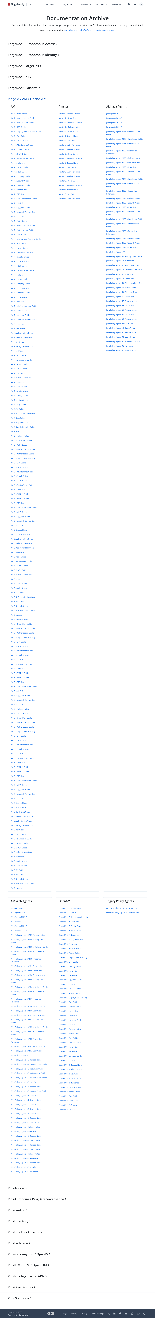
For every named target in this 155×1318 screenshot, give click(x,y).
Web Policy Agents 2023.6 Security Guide (28, 1006)
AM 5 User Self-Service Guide (23, 883)
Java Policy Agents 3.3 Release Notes (121, 350)
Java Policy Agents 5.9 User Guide (120, 278)
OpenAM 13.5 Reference (69, 935)
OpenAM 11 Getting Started (70, 1042)
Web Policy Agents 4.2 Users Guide (25, 1140)
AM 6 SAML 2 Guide (19, 588)
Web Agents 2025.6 (19, 912)
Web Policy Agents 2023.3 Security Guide (28, 1046)
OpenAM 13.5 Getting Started (71, 926)
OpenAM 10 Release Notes (70, 1087)
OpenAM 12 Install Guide (69, 1011)
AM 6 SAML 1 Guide (19, 583)
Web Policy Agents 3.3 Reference (24, 1171)
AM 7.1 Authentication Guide (23, 225)
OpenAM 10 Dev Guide (68, 1096)
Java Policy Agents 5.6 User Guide (120, 305)
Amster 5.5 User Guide (68, 181)
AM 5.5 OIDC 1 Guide (19, 659)
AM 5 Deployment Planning (22, 825)
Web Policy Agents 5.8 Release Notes (26, 1086)
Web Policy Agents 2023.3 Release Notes (28, 1015)
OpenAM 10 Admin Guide (69, 1091)
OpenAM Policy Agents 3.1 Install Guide (122, 912)
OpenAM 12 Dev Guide (68, 1002)
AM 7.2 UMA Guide (19, 203)
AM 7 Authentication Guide (22, 333)
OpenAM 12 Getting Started (70, 1006)
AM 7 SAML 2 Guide (19, 386)
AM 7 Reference (17, 382)
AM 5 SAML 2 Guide (19, 865)
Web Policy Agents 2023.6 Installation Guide (29, 987)
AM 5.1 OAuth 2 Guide (20, 749)
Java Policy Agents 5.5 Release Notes (121, 319)
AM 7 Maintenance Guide (21, 360)
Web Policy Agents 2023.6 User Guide (26, 1011)
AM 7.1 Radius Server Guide (22, 270)
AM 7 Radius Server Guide (21, 377)
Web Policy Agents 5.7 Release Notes (26, 1100)
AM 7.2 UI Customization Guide (24, 198)
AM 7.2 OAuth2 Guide (20, 149)
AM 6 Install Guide (18, 557)
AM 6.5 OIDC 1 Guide (19, 480)
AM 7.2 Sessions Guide (20, 185)
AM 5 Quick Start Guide (20, 812)
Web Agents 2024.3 (19, 930)
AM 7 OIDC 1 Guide (19, 368)
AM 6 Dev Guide (17, 552)
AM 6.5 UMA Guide (19, 512)
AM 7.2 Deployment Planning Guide (26, 131)
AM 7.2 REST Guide (19, 172)
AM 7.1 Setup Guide (19, 297)
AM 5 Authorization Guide (21, 821)
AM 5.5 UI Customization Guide (24, 686)
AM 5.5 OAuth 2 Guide (20, 655)
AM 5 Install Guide (18, 834)
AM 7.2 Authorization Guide (22, 122)
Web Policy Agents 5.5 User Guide (25, 1122)
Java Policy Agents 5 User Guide (119, 323)
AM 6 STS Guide (17, 592)
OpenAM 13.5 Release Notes (70, 908)
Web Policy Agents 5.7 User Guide (25, 1104)
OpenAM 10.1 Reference (69, 1083)
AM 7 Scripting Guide (19, 391)
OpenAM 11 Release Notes (70, 1029)
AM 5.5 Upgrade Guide (20, 695)
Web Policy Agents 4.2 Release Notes (26, 1136)
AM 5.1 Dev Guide (18, 736)
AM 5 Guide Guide (18, 807)
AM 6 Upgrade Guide (19, 606)
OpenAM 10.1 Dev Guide (69, 1074)
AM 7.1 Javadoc (17, 324)
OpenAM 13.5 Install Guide (70, 930)
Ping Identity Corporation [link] (18, 1315)
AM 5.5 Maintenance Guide (22, 650)
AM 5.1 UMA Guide (19, 785)
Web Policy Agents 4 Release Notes (25, 1154)
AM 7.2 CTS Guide (18, 127)
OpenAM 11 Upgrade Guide (70, 1056)
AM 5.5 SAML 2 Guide (20, 677)
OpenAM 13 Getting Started (70, 966)
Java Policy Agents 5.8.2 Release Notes (122, 292)
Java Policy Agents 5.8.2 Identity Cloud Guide (124, 283)
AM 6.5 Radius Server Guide (22, 485)
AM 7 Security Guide (19, 395)
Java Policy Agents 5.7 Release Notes (121, 301)
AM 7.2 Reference (18, 163)
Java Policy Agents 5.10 (115, 252)
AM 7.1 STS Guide (18, 301)
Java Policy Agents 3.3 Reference (119, 346)
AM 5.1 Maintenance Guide (22, 744)
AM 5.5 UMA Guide (19, 691)
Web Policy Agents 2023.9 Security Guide (28, 966)
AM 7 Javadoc (16, 431)
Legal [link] (65, 1313)
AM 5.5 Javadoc (17, 704)
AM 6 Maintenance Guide (21, 561)
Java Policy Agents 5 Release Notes (120, 328)
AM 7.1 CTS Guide (18, 234)
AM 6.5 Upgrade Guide (20, 516)
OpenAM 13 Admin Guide (69, 953)
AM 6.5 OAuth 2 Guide (20, 476)
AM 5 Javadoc (16, 888)
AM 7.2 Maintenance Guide (22, 145)
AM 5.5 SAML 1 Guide (20, 673)
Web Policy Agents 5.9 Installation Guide (27, 1069)
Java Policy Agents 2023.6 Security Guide (123, 203)
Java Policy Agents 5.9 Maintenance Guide (123, 265)
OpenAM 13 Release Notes (70, 948)
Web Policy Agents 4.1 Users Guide (25, 1149)
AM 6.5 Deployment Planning (23, 458)
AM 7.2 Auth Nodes (19, 113)
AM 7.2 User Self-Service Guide (23, 212)
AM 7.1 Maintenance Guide (22, 252)
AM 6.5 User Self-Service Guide (23, 521)
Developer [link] (85, 4)
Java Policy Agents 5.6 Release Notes (121, 310)
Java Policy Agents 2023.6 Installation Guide (124, 179)
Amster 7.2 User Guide (68, 118)
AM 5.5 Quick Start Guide (21, 624)
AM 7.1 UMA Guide (19, 310)
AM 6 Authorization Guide (21, 543)
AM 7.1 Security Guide (20, 288)
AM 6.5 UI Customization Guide (24, 507)
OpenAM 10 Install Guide (69, 1100)
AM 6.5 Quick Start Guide (21, 440)
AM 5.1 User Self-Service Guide (23, 794)
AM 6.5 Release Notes (20, 436)
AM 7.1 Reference (18, 275)
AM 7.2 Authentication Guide (23, 118)
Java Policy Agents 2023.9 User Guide (121, 167)
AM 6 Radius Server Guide (21, 574)
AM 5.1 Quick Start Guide (21, 718)
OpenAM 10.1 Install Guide (70, 1078)
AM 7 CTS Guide (17, 342)
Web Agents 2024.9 (19, 921)
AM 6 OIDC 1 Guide (19, 570)
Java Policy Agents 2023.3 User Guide (121, 247)
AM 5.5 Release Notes (20, 619)
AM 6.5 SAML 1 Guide (20, 494)
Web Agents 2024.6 (19, 926)
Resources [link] (118, 4)
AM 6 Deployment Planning (22, 548)
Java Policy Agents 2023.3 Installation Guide (124, 219)
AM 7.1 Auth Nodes (19, 221)
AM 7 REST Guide (18, 373)
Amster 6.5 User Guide (68, 154)
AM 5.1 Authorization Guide (22, 727)
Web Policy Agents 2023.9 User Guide (26, 970)
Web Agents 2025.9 (19, 908)
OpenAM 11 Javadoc (67, 1060)
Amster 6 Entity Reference (69, 172)
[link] (16, 4)
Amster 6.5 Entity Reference (70, 158)
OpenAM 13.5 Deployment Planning (74, 917)
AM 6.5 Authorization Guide (22, 454)
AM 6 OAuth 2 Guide (19, 565)
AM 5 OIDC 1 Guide (19, 848)
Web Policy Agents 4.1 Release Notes (26, 1145)
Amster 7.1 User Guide (68, 131)
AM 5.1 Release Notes (20, 709)
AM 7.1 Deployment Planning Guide (26, 239)
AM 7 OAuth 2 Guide (19, 364)
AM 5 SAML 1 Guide (19, 861)
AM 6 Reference (17, 579)
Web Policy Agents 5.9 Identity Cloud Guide (29, 1064)
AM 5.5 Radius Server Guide (22, 664)
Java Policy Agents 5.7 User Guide (120, 296)
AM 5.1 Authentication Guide (23, 722)
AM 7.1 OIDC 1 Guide (19, 261)
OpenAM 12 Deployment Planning (73, 997)
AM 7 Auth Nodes (18, 328)
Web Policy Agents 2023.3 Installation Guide (29, 1027)
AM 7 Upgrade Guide (19, 422)
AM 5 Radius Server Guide (21, 852)
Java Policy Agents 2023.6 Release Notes (123, 198)
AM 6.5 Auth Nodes (19, 445)
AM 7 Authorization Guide (21, 337)
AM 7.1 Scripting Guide (20, 283)
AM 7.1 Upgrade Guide (20, 315)
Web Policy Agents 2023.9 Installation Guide (29, 947)
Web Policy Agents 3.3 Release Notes (26, 1162)
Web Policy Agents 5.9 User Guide (25, 1082)
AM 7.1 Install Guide (19, 248)
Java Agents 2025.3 (114, 113)
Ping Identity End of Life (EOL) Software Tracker (88, 30)
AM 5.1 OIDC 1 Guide (19, 753)
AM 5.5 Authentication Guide (23, 628)
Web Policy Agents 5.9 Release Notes (26, 1060)
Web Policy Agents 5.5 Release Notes (26, 1118)
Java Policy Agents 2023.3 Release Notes (123, 238)
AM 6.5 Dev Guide (18, 463)
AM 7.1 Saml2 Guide (19, 279)
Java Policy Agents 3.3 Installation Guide (123, 341)
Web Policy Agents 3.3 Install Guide (25, 1167)
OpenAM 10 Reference (68, 1105)
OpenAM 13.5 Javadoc (68, 944)
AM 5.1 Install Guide (19, 740)
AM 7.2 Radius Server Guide (22, 158)
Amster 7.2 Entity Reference (70, 122)
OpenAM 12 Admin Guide (69, 993)
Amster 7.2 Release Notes (69, 113)
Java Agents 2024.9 (114, 118)
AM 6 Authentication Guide (22, 539)
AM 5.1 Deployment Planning (23, 731)
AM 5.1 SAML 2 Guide (20, 771)
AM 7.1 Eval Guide (18, 243)
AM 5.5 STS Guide (18, 682)
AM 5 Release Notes (19, 803)
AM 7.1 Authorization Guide (22, 230)
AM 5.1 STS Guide (18, 776)
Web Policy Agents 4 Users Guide (24, 1158)
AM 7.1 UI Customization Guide (24, 306)
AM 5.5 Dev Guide (18, 642)
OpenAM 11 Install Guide (69, 1047)
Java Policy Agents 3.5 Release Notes (121, 332)
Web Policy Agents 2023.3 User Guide (26, 1051)
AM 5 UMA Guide (18, 874)
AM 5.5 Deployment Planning (23, 637)
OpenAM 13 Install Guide (69, 971)
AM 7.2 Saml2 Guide (19, 167)
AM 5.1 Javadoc (17, 798)
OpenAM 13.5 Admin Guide (70, 912)
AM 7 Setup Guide (18, 404)
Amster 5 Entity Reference (69, 198)
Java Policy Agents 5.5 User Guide (120, 314)
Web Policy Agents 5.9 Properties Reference (29, 1077)
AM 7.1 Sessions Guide (20, 292)
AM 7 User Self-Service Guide (23, 427)
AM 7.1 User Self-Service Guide (23, 319)
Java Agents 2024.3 (114, 127)
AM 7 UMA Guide (18, 418)
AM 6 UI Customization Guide (23, 597)
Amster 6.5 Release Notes (69, 149)
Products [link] (51, 4)
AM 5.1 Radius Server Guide (22, 758)
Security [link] (84, 1313)
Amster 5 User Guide (67, 194)
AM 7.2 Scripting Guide (20, 176)
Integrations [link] (68, 4)
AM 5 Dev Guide (17, 830)
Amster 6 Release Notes (68, 163)
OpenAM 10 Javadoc (67, 1109)
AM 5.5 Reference (18, 668)
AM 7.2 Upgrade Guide (20, 207)
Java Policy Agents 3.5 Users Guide (120, 337)
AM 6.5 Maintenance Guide (22, 472)
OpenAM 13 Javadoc (67, 984)
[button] (142, 4)
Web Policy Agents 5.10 (20, 1055)
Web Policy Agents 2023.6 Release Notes (28, 975)
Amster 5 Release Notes (68, 189)
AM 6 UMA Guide (18, 601)
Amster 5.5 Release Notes (69, 176)
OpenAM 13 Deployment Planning (73, 957)
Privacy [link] (74, 1313)
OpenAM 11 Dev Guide (68, 1038)
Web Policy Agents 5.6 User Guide (25, 1113)
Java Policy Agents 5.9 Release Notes (121, 274)
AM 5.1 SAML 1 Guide (20, 767)
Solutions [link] (101, 4)
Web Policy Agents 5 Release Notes (25, 1127)
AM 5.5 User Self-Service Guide (23, 700)
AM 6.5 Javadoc (17, 525)
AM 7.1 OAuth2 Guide (20, 257)
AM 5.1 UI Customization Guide (24, 780)
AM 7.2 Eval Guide (18, 136)
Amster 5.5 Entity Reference (70, 185)
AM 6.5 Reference (18, 489)
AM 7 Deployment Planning (22, 346)
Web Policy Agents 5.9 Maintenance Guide (28, 1073)
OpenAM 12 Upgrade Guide (70, 1020)
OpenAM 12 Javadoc (67, 1024)
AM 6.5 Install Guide (19, 467)
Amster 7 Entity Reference (69, 145)
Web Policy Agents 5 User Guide (24, 1131)
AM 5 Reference (17, 856)
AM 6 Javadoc (16, 615)
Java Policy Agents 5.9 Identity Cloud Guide (124, 256)
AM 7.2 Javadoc (17, 216)
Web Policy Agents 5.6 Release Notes (26, 1109)
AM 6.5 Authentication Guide (23, 449)
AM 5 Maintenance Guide (21, 839)
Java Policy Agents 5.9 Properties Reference (124, 269)
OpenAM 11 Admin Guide (69, 1033)
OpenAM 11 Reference (68, 1051)
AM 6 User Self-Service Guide (23, 610)
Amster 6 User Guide (67, 167)
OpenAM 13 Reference (68, 975)
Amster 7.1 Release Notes (69, 127)
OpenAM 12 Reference (68, 1015)
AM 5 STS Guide (17, 870)
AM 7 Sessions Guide (19, 400)
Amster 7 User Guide (67, 140)
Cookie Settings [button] (97, 1313)
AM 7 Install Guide (18, 355)
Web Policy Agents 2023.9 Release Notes (28, 935)
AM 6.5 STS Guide (18, 503)
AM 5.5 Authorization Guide (22, 633)
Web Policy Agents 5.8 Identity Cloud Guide (29, 1091)
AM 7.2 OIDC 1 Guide (19, 154)
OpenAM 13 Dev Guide (68, 962)
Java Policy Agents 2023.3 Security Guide (123, 243)
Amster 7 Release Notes (68, 136)
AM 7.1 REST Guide (19, 266)
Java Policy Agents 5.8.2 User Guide (121, 287)
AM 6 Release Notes (19, 530)
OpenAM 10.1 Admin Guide (70, 1069)
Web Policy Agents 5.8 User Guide (25, 1095)
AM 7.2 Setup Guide (19, 189)
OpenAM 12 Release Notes (70, 988)
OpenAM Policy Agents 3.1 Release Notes (123, 908)
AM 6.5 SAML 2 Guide (20, 498)
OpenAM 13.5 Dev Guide (69, 921)
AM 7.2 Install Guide (19, 140)
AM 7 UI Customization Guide (23, 413)
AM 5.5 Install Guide (19, 646)
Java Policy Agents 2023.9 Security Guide (123, 162)
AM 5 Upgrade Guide (19, 879)
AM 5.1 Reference (18, 762)
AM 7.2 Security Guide (20, 181)
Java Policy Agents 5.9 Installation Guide (123, 260)
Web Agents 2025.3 (19, 917)
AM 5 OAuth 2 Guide (19, 843)
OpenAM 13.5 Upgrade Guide (71, 939)
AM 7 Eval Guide (17, 351)
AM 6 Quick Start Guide (20, 534)
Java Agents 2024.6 (114, 122)
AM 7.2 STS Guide (18, 194)
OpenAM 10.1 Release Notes (70, 1065)
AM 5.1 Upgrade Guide (20, 789)
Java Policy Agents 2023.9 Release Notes (123, 158)
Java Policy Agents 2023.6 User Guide (121, 207)
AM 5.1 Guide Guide (19, 713)
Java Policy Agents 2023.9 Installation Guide (124, 139)
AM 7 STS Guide (17, 409)
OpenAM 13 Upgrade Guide (70, 979)
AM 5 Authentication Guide (22, 816)
